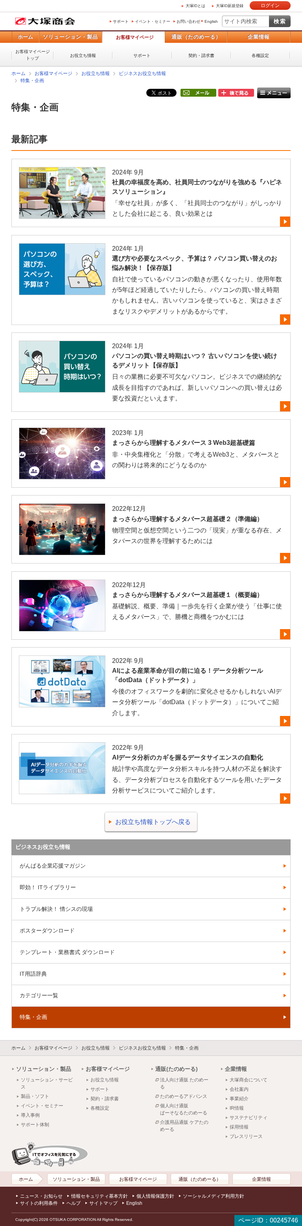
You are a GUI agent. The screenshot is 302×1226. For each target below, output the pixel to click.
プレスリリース (246, 1136)
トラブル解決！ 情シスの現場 (56, 909)
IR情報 (237, 1108)
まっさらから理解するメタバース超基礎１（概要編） (187, 594)
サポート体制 (35, 1124)
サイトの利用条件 (39, 1203)
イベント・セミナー (152, 21)
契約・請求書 (201, 55)
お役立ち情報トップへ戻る (153, 822)
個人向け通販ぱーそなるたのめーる (183, 1109)
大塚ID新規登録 (229, 6)
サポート (121, 21)
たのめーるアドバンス (183, 1096)
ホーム (25, 37)
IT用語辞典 (33, 974)
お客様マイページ (135, 37)
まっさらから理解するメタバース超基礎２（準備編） (187, 519)
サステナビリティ (248, 1117)
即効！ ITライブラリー (48, 887)
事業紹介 (239, 1098)
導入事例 (30, 1115)
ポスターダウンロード (47, 930)
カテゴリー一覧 (39, 995)
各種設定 (260, 55)
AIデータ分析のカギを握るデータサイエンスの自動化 (187, 757)
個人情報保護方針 (155, 1196)
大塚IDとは (195, 6)
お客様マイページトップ (32, 55)
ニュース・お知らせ (41, 1196)
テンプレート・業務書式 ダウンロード (67, 952)
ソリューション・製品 (70, 37)
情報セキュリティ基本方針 (99, 1196)
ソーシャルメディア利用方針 (213, 1196)
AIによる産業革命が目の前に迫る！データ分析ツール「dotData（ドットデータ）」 (187, 675)
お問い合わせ (188, 21)
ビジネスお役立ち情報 (142, 73)
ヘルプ (73, 1203)
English (211, 21)
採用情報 (239, 1127)
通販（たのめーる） (196, 37)
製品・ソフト (35, 1096)
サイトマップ (103, 1203)
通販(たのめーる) (176, 1069)
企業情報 (259, 37)
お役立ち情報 (83, 55)
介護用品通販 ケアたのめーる (184, 1126)
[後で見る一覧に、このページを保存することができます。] (236, 93)
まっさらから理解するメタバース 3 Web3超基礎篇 (183, 442)
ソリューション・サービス (47, 1083)
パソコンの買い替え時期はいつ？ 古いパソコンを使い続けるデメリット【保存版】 (194, 360)
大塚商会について (248, 1080)
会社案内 (239, 1089)
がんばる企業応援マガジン (53, 866)
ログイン (270, 5)
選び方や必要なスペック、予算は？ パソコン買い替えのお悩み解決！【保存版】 (194, 263)
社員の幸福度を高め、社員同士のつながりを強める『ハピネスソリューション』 (197, 187)
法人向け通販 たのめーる (184, 1083)
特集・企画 (32, 80)
